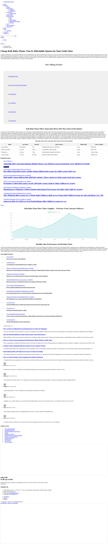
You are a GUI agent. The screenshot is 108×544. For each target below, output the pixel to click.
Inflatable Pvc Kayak (9, 434)
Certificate (8, 30)
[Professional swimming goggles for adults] (10, 308)
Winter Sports (9, 14)
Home (5, 4)
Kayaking (11, 9)
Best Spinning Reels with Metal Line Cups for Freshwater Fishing (23, 351)
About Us (6, 32)
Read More (6, 167)
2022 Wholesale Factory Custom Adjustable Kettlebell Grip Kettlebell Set (24, 298)
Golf (10, 18)
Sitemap (9, 503)
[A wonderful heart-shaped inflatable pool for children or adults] (10, 262)
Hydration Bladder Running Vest (12, 431)
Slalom (6, 432)
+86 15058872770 (13, 494)
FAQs (5, 29)
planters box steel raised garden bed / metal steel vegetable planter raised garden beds (27, 276)
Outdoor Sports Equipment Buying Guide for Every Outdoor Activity (25, 346)
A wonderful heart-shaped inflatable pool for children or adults (21, 264)
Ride (10, 17)
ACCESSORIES (10, 25)
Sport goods (9, 26)
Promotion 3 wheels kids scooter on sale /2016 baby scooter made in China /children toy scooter (39, 183)
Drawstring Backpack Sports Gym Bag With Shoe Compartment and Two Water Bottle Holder (29, 293)
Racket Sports (12, 13)
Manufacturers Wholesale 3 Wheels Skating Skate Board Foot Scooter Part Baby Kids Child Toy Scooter (43, 189)
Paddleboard (12, 11)
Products (6, 5)
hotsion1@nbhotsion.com (13, 492)
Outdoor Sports (10, 16)
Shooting (11, 22)
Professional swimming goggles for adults (16, 310)
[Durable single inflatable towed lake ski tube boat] (10, 319)
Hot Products (4, 503)
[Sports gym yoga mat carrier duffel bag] (10, 257)
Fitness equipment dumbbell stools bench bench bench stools (20, 287)
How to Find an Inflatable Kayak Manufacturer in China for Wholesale (25, 329)
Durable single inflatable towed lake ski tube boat (18, 321)
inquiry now (3, 483)
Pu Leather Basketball (10, 428)
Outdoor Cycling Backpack (11, 436)
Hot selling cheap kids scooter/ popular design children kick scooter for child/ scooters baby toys (40, 171)
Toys (7, 24)
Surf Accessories (8, 442)
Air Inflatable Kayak (9, 430)
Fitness (8, 7)
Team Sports (9, 12)
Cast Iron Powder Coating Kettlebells (13, 435)
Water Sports (9, 8)
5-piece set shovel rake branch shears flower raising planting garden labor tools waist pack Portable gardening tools (34, 316)
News (5, 28)
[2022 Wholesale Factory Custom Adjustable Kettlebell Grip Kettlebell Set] (20, 297)
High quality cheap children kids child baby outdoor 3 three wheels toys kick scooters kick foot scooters (42, 177)
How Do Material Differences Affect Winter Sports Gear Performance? (25, 334)
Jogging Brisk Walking (14, 21)
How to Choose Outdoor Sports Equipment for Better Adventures (23, 357)
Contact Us (6, 33)
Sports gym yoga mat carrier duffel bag (16, 258)
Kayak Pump (8, 440)
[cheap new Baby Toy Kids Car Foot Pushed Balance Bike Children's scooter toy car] (17, 199)
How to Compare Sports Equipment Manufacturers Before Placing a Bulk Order (28, 340)
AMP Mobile (15, 503)
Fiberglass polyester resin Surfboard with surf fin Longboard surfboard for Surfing (26, 281)
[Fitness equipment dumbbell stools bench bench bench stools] (15, 285)
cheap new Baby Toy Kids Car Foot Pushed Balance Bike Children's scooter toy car (35, 201)
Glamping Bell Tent (9, 438)
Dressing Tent (8, 439)
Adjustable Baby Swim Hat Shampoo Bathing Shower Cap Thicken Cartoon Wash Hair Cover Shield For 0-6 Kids (47, 164)
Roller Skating (12, 20)
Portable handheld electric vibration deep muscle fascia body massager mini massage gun (27, 304)
